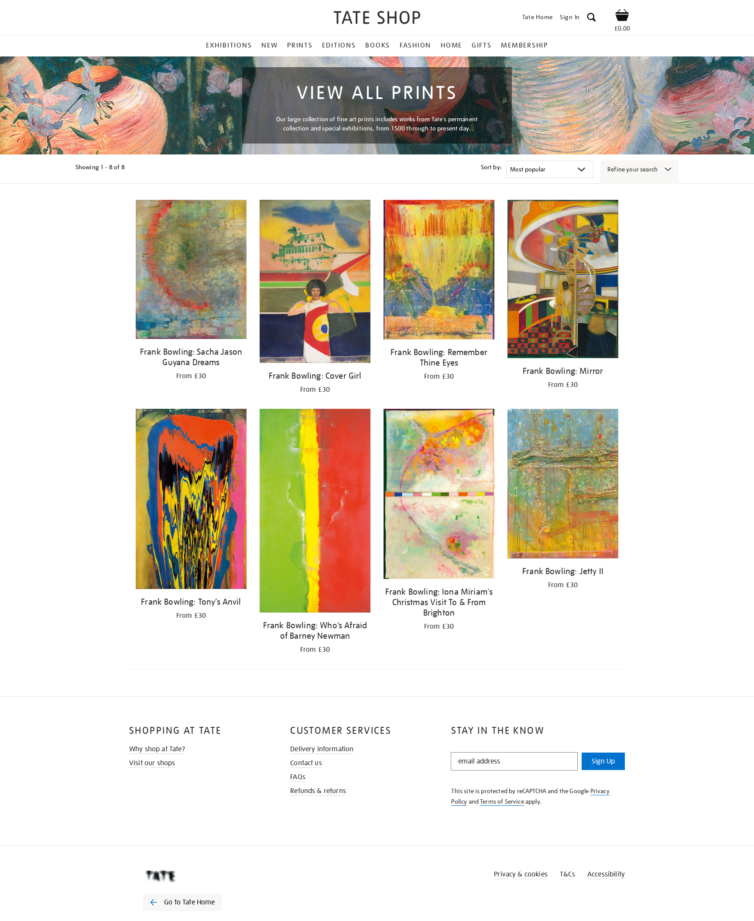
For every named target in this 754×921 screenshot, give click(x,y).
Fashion (415, 45)
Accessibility (606, 874)
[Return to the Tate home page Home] (377, 19)
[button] (591, 18)
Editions (339, 45)
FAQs (297, 777)
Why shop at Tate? (157, 749)
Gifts (482, 45)
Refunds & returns (318, 791)
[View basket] (622, 16)
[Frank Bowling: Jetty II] (562, 485)
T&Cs (567, 874)
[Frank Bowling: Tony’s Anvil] (191, 500)
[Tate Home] (198, 876)
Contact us (306, 763)
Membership (524, 45)
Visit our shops (152, 763)
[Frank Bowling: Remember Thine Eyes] (439, 271)
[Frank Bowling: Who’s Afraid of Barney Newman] (315, 512)
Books (377, 45)
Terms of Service (502, 801)
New (269, 45)
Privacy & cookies (521, 874)
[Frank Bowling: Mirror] (562, 280)
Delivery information (321, 749)
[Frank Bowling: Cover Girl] (315, 283)
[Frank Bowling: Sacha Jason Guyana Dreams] (191, 271)
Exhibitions (229, 45)
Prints (300, 45)
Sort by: (491, 167)
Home (451, 45)
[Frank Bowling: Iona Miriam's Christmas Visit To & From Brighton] (439, 495)
